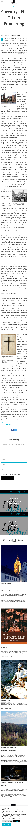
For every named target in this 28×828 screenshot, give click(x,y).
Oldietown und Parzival (6, 583)
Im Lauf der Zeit (4, 647)
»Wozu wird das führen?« (6, 700)
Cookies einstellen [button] (7, 821)
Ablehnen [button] (16, 821)
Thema (14, 6)
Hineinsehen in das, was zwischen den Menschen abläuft (12, 782)
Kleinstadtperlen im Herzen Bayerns (8, 747)
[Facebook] (12, 430)
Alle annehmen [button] (6, 824)
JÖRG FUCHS (5, 423)
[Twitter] (15, 430)
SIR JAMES (8, 424)
